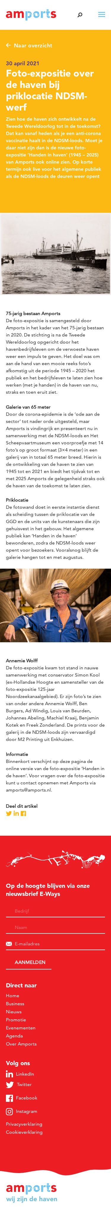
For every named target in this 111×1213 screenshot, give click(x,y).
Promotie (16, 1020)
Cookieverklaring (24, 1132)
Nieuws (14, 1012)
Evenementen (21, 1028)
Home (12, 995)
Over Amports (21, 1044)
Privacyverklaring (24, 1124)
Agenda (14, 1036)
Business (15, 1003)
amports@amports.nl (28, 790)
